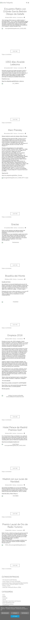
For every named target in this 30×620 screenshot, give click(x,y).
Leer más (15, 51)
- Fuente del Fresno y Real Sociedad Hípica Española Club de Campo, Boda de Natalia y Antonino (15, 583)
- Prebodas (4, 598)
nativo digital (5, 143)
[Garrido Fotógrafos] (6, 2)
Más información (5, 613)
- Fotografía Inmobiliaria (7, 604)
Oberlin (5, 149)
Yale (23, 149)
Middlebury (13, 149)
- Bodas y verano (6, 585)
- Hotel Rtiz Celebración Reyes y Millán (11, 587)
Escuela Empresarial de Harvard (11, 150)
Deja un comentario (6, 54)
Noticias (14, 17)
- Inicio (3, 595)
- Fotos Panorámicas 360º (8, 602)
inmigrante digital (14, 143)
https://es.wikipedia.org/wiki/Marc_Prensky (12, 175)
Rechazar (25, 613)
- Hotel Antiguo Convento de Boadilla (11, 581)
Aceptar (15, 616)
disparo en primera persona (17, 167)
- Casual (4, 599)
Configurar (15, 613)
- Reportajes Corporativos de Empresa (11, 601)
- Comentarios (19, 17)
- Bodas (4, 596)
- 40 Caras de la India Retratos (9, 580)
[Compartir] (24, 17)
